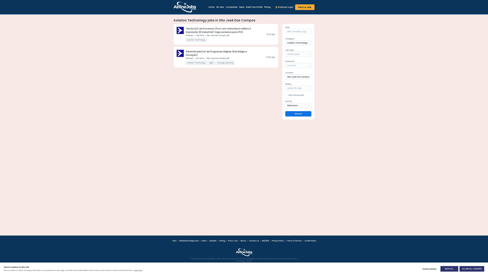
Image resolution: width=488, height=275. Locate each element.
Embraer (189, 35)
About (243, 240)
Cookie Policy (310, 240)
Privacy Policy (278, 240)
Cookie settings (430, 269)
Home (211, 7)
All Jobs (220, 7)
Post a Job (304, 7)
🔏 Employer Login (284, 7)
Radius (288, 84)
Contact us (254, 240)
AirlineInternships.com (189, 240)
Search (298, 113)
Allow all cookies (472, 269)
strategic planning (225, 62)
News (241, 7)
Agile (211, 62)
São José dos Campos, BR (218, 35)
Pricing (267, 7)
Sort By (288, 101)
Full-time (200, 35)
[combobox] (298, 42)
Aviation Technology (196, 40)
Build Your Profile (254, 7)
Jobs (174, 240)
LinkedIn (212, 240)
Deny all (449, 269)
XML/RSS (265, 240)
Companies (231, 7)
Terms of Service (294, 240)
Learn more (138, 270)
